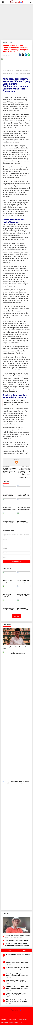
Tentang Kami (22, 1019)
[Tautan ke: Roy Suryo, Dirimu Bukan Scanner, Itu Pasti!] (16, 636)
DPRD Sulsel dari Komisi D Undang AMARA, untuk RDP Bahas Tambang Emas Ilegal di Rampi (17, 961)
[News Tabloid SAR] (17, 2)
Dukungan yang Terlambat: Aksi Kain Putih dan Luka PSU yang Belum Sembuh (17, 936)
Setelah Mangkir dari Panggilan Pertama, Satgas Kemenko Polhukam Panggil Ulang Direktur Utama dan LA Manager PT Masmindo (17, 974)
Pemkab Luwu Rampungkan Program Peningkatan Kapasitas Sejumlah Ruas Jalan (17, 994)
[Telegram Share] (26, 54)
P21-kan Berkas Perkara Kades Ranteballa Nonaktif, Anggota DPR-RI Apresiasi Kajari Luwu (16, 402)
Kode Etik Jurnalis (17, 1022)
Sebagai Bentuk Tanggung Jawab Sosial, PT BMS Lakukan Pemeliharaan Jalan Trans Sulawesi (9, 508)
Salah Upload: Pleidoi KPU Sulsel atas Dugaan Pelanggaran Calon (20, 782)
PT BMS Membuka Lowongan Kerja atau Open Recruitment (18, 955)
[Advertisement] (16, 22)
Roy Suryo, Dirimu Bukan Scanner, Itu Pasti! (15, 648)
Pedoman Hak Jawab (6, 1022)
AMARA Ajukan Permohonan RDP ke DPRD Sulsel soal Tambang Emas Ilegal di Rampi (17, 987)
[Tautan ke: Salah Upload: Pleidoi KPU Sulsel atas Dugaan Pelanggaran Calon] (6, 844)
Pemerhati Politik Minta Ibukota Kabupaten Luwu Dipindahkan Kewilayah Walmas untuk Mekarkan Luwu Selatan (16, 944)
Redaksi (3, 1021)
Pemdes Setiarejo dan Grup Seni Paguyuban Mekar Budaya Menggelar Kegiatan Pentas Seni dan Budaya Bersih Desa (23, 494)
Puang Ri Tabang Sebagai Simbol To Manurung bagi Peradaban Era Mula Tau (16, 981)
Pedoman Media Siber (17, 1021)
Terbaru (24, 950)
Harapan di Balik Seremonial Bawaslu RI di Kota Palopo (18, 652)
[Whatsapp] (29, 54)
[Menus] (2, 2)
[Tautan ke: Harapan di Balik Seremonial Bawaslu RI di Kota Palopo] (6, 715)
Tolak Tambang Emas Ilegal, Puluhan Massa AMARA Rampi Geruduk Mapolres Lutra (17, 968)
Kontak (8, 1021)
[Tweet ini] (23, 54)
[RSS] (16, 462)
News (4, 55)
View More (16, 616)
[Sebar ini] (20, 54)
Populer (9, 950)
